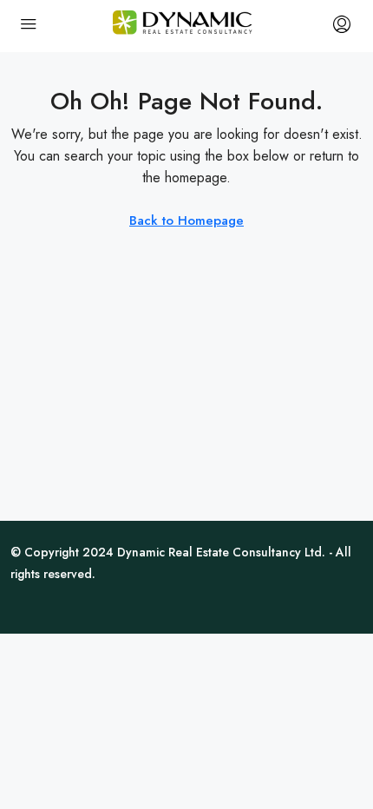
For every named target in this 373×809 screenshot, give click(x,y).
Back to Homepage (186, 220)
